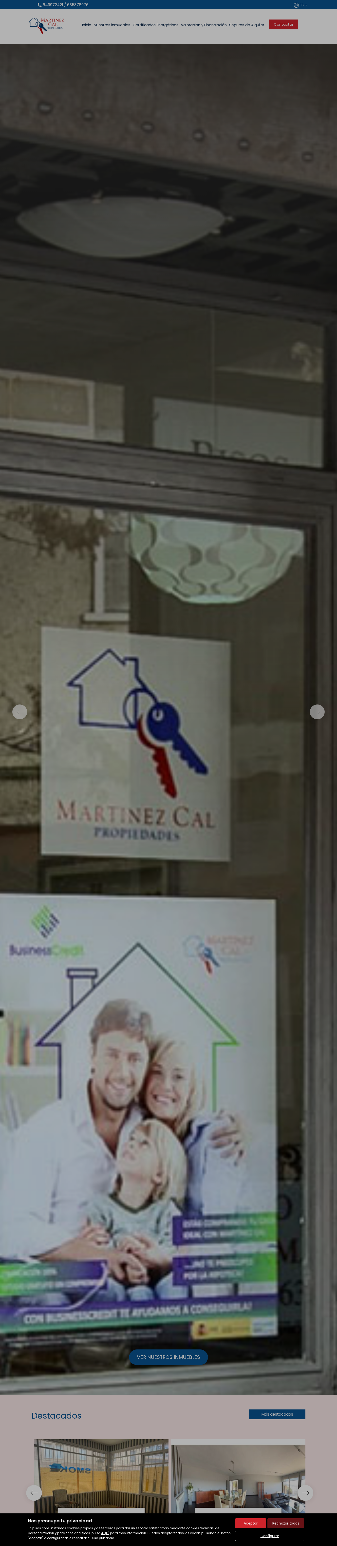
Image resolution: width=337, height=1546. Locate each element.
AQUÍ (105, 1533)
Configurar (270, 1535)
